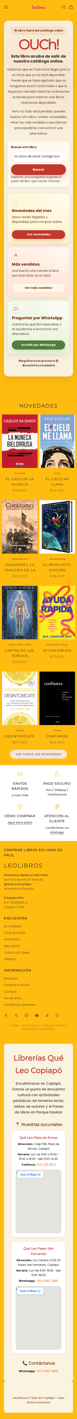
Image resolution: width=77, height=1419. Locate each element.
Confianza (57, 736)
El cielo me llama (57, 481)
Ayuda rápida (57, 650)
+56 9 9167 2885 (47, 1281)
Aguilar (20, 473)
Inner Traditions (19, 644)
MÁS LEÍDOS (12, 946)
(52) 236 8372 (46, 1165)
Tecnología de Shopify (38, 1029)
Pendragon (19, 559)
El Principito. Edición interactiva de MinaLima (57, 568)
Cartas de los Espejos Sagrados (19, 654)
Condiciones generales (20, 1005)
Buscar (38, 169)
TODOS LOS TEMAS (17, 953)
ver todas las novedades (38, 754)
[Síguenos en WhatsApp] (57, 1015)
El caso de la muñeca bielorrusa (20, 482)
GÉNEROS (10, 959)
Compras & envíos (17, 985)
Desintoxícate (20, 736)
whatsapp (57, 832)
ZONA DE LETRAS (15, 933)
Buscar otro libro (24, 147)
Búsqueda (11, 978)
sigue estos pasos (20, 822)
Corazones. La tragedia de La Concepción (19, 568)
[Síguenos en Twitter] (16, 1015)
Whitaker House (57, 644)
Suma (57, 473)
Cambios (10, 992)
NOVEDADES (12, 939)
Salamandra (57, 559)
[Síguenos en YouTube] (37, 1015)
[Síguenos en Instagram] (26, 1015)
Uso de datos (13, 998)
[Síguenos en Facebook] (6, 1015)
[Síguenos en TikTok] (47, 1015)
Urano (20, 730)
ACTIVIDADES (12, 926)
